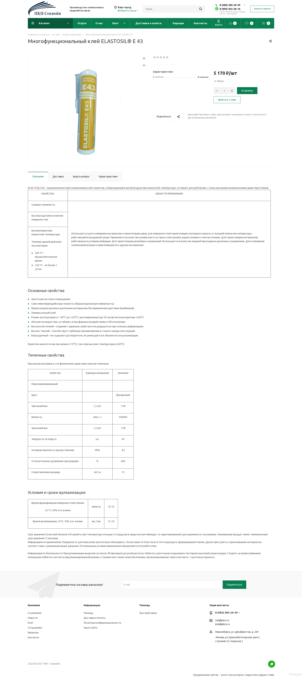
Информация (92, 605)
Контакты (33, 637)
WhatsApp (271, 664)
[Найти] (200, 8)
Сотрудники (35, 627)
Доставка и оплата (94, 617)
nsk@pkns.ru (222, 620)
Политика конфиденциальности (102, 622)
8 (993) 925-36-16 (230, 8)
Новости (33, 617)
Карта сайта (90, 627)
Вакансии (33, 632)
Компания (34, 605)
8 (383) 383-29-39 (230, 4)
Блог (30, 622)
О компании (34, 613)
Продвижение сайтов (205, 675)
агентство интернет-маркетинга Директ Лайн (247, 675)
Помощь (88, 613)
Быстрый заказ (148, 613)
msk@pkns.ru (222, 624)
